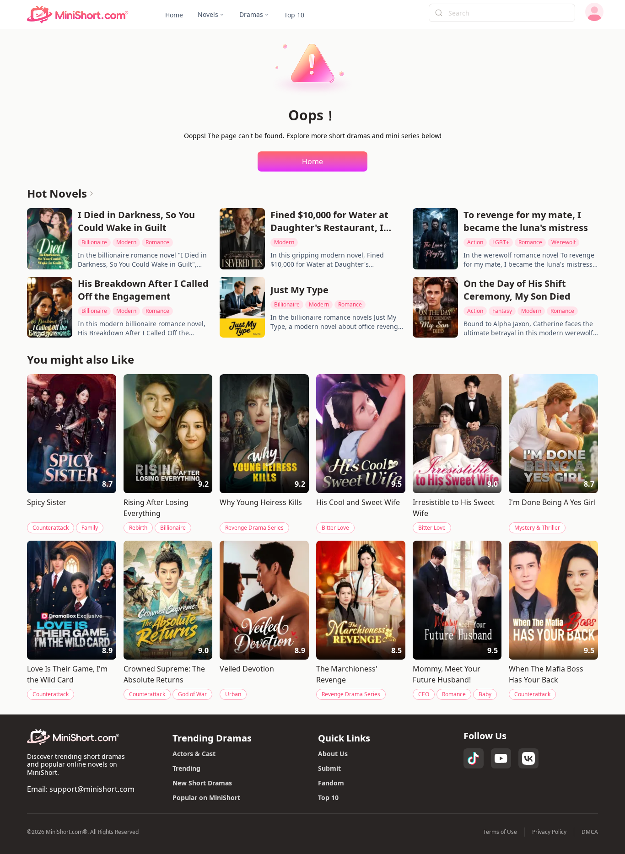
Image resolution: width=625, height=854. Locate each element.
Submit (329, 768)
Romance (157, 242)
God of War (192, 694)
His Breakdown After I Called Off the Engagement (143, 289)
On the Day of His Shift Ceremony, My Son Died (517, 289)
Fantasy (502, 311)
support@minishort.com (92, 789)
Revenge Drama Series (254, 528)
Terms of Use (500, 832)
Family (89, 528)
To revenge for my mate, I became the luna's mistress (525, 221)
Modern (126, 242)
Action (475, 242)
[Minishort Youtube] (501, 758)
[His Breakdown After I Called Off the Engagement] (49, 307)
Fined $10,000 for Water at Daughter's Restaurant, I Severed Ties (329, 221)
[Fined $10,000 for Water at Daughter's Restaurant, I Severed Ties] (242, 238)
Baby (485, 694)
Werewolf (563, 242)
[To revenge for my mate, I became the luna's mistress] (435, 238)
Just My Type (299, 290)
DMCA (590, 832)
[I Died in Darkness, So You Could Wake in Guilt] (49, 238)
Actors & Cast (194, 753)
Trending (186, 768)
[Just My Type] (242, 307)
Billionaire (94, 242)
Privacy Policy (549, 832)
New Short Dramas (202, 783)
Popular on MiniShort (206, 797)
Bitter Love (335, 528)
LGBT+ (500, 242)
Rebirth (138, 528)
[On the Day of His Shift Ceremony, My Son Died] (435, 307)
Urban (233, 694)
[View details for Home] (78, 15)
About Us (333, 753)
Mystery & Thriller (537, 528)
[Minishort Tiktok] (473, 758)
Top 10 (328, 797)
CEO (423, 694)
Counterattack (50, 528)
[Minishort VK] (528, 758)
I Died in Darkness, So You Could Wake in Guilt (136, 221)
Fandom (331, 783)
